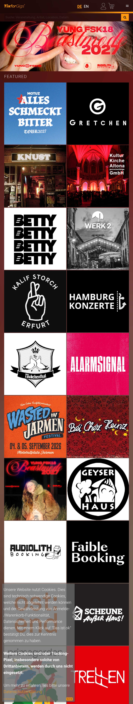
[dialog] (38, 643)
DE (79, 6)
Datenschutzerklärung (23, 691)
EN (86, 6)
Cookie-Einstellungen (9, 699)
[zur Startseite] (14, 6)
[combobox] (62, 17)
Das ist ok (69, 699)
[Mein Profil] (104, 5)
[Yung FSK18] (66, 46)
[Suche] (125, 17)
